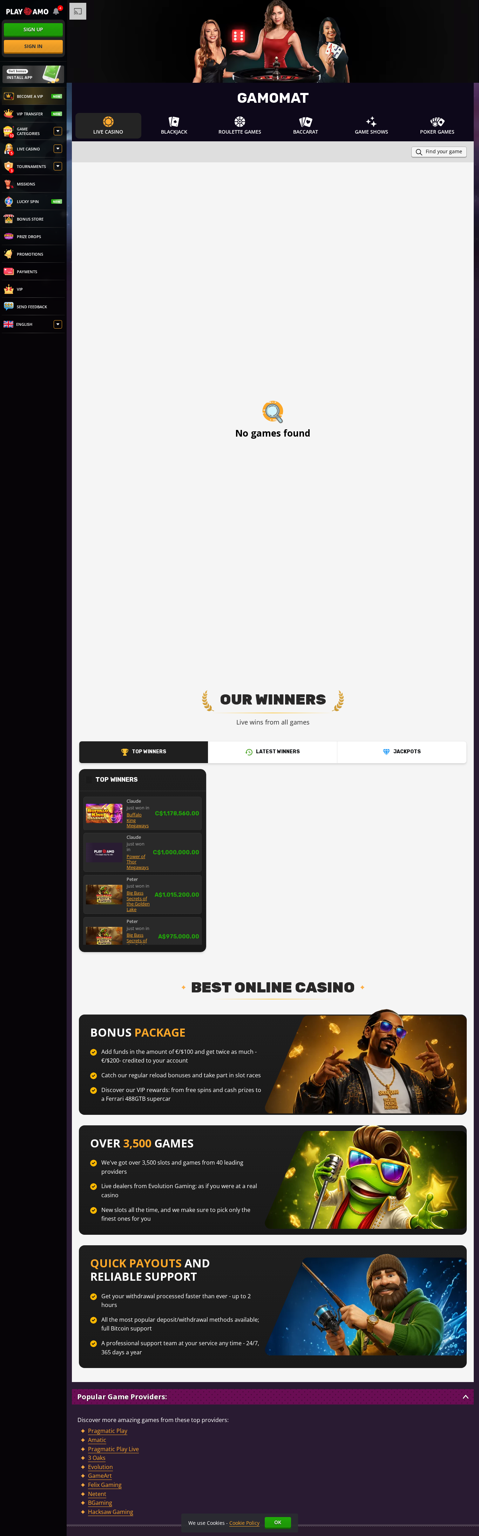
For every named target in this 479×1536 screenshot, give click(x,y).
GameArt (100, 1476)
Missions (26, 184)
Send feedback (32, 306)
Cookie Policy (244, 1523)
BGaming (100, 1503)
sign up (33, 29)
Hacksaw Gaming (110, 1512)
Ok (277, 1522)
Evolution (100, 1467)
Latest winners (278, 752)
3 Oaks (97, 1458)
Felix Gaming (105, 1485)
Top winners (149, 752)
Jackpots (407, 752)
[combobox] (56, 11)
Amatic (97, 1440)
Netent (97, 1494)
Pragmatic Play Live (113, 1449)
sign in (33, 46)
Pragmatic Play (107, 1431)
